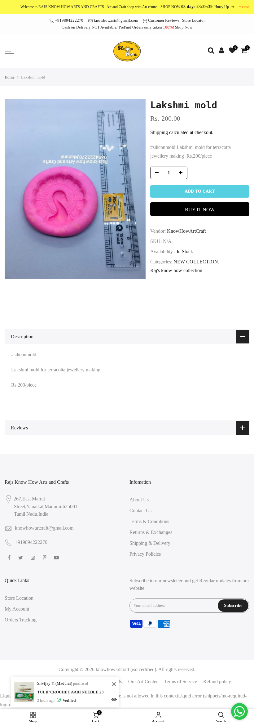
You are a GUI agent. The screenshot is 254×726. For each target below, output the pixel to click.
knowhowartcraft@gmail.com (44, 528)
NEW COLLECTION (195, 261)
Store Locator (193, 20)
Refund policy (217, 681)
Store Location (19, 598)
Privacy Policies (145, 554)
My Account (17, 609)
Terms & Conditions (149, 521)
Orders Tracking (21, 619)
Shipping (159, 132)
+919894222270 (68, 20)
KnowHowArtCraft (186, 231)
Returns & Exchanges (150, 532)
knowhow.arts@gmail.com (116, 20)
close (245, 7)
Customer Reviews (163, 20)
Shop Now (183, 27)
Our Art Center (143, 681)
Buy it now (200, 209)
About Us (139, 499)
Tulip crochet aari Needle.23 (70, 692)
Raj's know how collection (176, 270)
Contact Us (140, 510)
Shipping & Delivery (149, 543)
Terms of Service (180, 681)
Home (10, 77)
